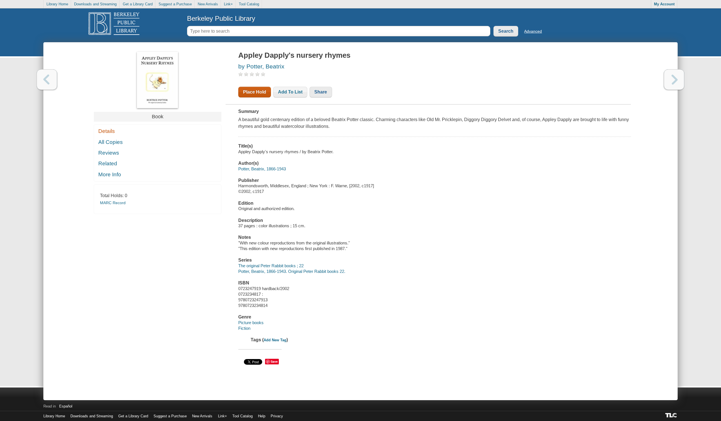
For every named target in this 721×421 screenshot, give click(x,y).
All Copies (110, 142)
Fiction (244, 328)
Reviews (108, 153)
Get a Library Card (138, 4)
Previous (47, 79)
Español (65, 406)
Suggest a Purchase (175, 4)
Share (320, 92)
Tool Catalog (249, 4)
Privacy (277, 416)
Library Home (57, 4)
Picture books (251, 322)
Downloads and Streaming (95, 4)
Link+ (228, 4)
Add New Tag (275, 340)
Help (261, 416)
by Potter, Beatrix (261, 66)
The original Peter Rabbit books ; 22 (271, 265)
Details (106, 131)
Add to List (290, 92)
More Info (109, 174)
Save (274, 361)
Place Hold (254, 92)
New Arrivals (208, 4)
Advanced (533, 31)
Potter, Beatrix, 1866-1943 (262, 168)
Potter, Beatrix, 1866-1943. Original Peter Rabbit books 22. (291, 271)
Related (107, 163)
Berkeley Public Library (221, 18)
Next (674, 79)
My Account (664, 4)
